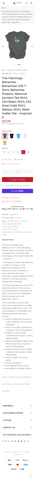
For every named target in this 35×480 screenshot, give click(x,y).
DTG (10, 229)
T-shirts (23, 221)
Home (3, 8)
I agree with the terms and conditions (17, 185)
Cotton (10, 232)
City (24, 232)
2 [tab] (14, 64)
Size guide (8, 159)
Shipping (5, 123)
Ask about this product (12, 164)
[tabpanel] (17, 45)
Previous (3, 46)
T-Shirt (18, 218)
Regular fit (11, 224)
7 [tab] (21, 64)
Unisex (10, 221)
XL (18, 152)
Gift (5, 229)
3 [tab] (16, 64)
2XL (23, 152)
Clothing (18, 232)
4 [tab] (17, 64)
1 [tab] (13, 64)
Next (32, 46)
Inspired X (13, 214)
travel (16, 221)
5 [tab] (18, 64)
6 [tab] (20, 64)
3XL (28, 152)
